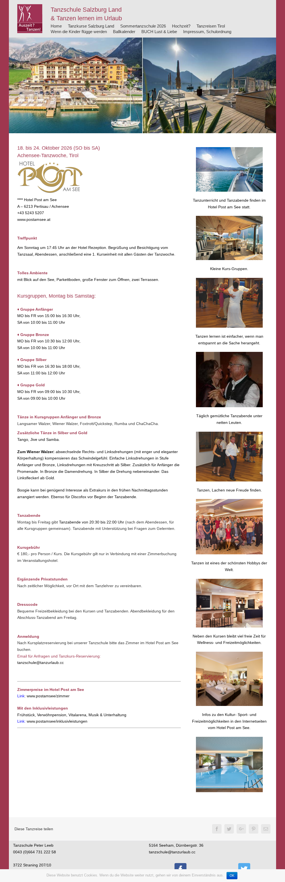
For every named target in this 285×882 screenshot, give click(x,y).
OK (232, 876)
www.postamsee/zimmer (48, 696)
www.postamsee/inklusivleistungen (57, 721)
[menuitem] (56, 26)
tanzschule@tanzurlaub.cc (40, 662)
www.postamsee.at (33, 219)
